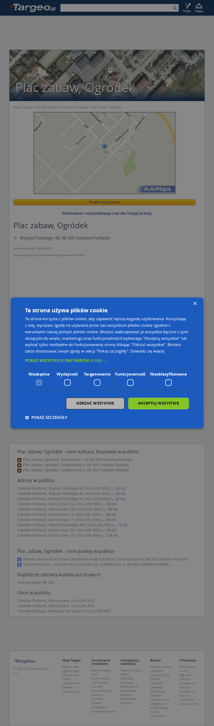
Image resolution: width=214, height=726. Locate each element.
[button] (107, 360)
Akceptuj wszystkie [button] (158, 403)
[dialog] (107, 362)
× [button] (195, 304)
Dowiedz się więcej (147, 351)
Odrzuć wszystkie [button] (95, 403)
